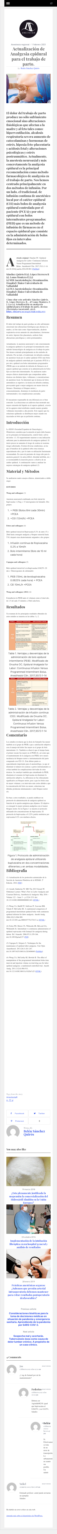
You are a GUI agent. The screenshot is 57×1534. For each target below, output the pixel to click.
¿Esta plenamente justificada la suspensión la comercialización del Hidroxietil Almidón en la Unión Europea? (28, 1198)
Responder (46, 1366)
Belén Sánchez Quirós (30, 68)
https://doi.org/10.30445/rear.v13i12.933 (25, 311)
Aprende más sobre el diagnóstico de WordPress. (24, 1515)
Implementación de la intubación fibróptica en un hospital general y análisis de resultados (28, 1244)
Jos (21, 1366)
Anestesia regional (20, 44)
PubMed (36, 269)
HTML (36, 900)
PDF (20, 883)
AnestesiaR (11, 1097)
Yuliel (23, 1484)
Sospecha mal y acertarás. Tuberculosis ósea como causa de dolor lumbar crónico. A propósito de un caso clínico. (28, 1338)
